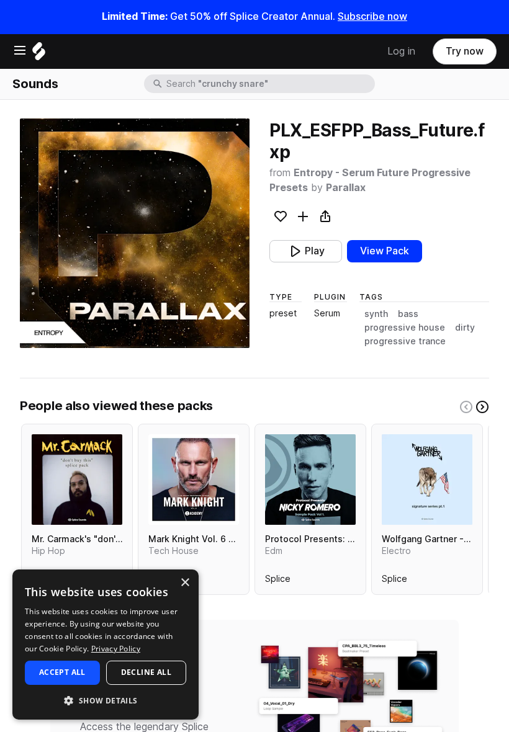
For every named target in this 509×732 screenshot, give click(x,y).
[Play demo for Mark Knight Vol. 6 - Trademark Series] (194, 480)
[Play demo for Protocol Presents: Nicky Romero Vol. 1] (310, 480)
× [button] (184, 582)
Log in (401, 51)
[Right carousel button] (482, 407)
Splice (278, 581)
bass (408, 314)
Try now (465, 51)
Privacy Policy (115, 648)
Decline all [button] (146, 672)
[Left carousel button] (466, 407)
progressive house (404, 328)
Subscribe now (372, 16)
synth (376, 314)
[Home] (38, 54)
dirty (465, 328)
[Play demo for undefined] (135, 233)
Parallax (346, 188)
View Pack (384, 251)
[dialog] (105, 644)
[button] (105, 700)
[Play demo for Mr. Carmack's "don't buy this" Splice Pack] (77, 480)
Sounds (35, 83)
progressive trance (405, 341)
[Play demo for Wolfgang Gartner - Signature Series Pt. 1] (427, 480)
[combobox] (269, 84)
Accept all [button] (62, 672)
